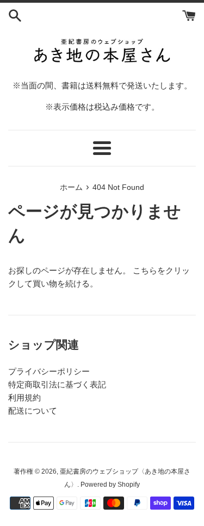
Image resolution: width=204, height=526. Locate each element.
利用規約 (24, 397)
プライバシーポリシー (49, 371)
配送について (32, 410)
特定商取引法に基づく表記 (57, 384)
